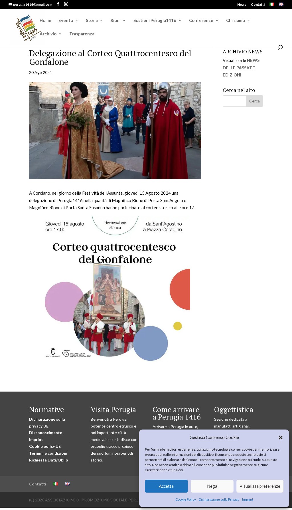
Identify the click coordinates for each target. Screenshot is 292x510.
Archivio (48, 34)
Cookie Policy (185, 499)
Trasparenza (81, 34)
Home (45, 20)
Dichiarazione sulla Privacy (219, 499)
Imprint (247, 499)
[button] (280, 437)
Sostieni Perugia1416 (154, 20)
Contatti (258, 5)
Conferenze (201, 20)
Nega (212, 486)
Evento (65, 20)
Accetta (166, 486)
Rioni (116, 20)
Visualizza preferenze (260, 486)
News (241, 5)
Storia (92, 20)
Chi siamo (235, 20)
